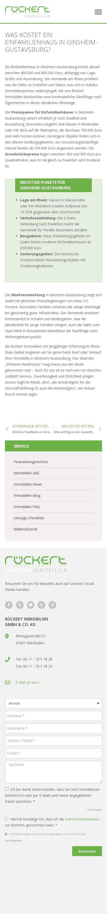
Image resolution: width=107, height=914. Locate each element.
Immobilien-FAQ (27, 506)
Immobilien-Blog (27, 495)
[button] (98, 12)
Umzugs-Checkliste (29, 518)
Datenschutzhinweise (82, 819)
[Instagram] (41, 605)
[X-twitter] (20, 605)
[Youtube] (31, 605)
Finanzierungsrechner (31, 461)
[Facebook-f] (9, 605)
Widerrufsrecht (25, 529)
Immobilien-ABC (27, 473)
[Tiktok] (52, 605)
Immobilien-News (28, 484)
